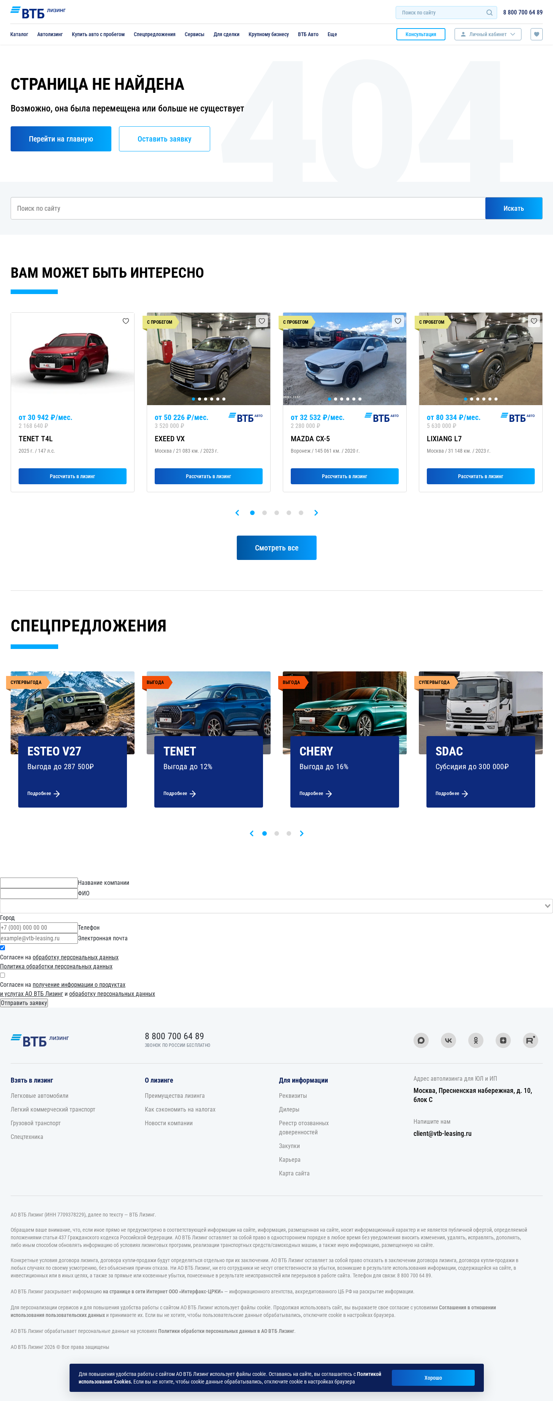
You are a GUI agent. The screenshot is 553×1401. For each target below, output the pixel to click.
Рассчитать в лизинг (72, 476)
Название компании (103, 882)
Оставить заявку (165, 138)
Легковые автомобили (39, 1095)
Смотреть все (276, 547)
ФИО (84, 893)
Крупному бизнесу (269, 34)
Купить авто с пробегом (98, 34)
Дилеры (289, 1109)
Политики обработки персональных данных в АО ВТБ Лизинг (226, 1331)
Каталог (19, 34)
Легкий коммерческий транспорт (53, 1109)
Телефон (89, 927)
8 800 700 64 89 (523, 12)
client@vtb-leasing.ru (443, 1133)
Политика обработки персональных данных (56, 966)
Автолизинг (50, 34)
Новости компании (169, 1123)
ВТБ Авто (308, 34)
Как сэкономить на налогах (180, 1109)
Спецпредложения (155, 34)
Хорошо (433, 1378)
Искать (514, 208)
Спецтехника (27, 1136)
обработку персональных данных (76, 957)
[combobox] (276, 906)
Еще (332, 34)
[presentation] (237, 512)
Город (7, 917)
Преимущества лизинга (175, 1095)
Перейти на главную (61, 138)
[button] (252, 512)
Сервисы (194, 34)
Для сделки (226, 34)
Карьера (290, 1159)
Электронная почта (103, 938)
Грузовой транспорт (36, 1123)
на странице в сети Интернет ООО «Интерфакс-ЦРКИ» (163, 1291)
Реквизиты (293, 1095)
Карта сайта (294, 1173)
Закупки (289, 1146)
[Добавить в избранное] (126, 321)
